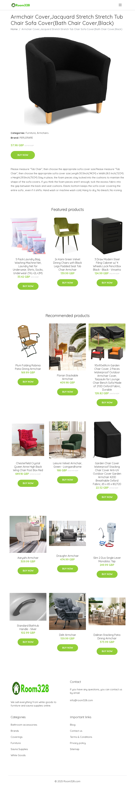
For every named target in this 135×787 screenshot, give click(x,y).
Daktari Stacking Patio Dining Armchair (107, 636)
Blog (72, 724)
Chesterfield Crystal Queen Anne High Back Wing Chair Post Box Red (28, 467)
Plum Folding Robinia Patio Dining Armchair (28, 367)
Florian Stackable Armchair (67, 377)
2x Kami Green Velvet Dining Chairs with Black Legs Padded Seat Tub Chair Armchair (67, 264)
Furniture (31, 132)
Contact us (76, 730)
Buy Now (22, 154)
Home (14, 29)
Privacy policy (78, 743)
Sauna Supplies (19, 749)
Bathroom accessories (24, 724)
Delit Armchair (67, 634)
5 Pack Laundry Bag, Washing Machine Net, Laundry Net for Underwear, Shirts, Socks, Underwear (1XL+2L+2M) (28, 266)
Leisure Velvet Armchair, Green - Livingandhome (67, 465)
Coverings (17, 736)
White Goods (18, 755)
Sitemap (74, 749)
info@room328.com (81, 700)
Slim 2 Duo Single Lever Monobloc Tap (107, 559)
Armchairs (43, 132)
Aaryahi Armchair (28, 557)
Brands (15, 730)
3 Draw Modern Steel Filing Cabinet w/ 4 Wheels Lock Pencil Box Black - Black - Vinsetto (107, 264)
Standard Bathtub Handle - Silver (28, 627)
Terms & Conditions (81, 736)
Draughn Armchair (67, 555)
